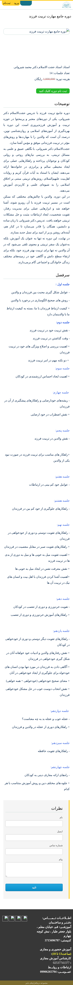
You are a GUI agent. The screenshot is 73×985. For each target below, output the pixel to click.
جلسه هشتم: (62, 500)
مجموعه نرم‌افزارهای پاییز (36, 983)
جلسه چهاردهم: (60, 767)
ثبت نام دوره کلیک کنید (53, 91)
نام (61, 817)
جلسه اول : (63, 284)
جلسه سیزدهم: (60, 743)
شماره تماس (56, 845)
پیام (61, 859)
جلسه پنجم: (62, 430)
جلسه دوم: (63, 322)
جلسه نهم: (63, 524)
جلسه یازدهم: (61, 630)
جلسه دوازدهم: (60, 710)
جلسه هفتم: (62, 476)
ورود (16, 2)
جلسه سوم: (62, 368)
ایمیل (60, 831)
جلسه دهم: (63, 598)
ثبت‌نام (6, 2)
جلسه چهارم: (61, 392)
